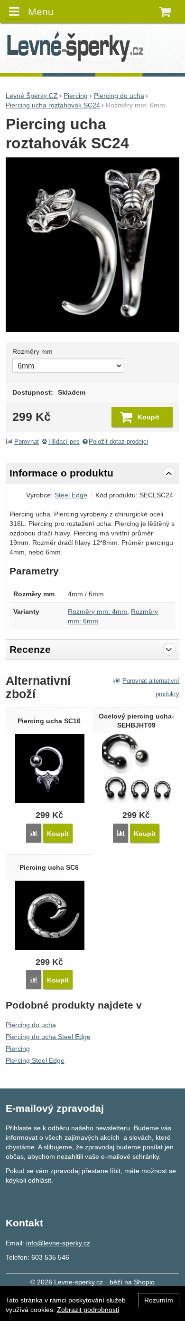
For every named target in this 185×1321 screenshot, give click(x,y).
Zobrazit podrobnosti (88, 1309)
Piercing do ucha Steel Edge (48, 1036)
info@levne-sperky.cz (58, 1243)
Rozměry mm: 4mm (97, 611)
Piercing (18, 1048)
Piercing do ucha (31, 1025)
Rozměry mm (32, 351)
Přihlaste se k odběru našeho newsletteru (68, 1128)
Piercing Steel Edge (35, 1060)
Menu (41, 11)
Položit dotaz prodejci (118, 441)
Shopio (144, 1282)
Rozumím (158, 1300)
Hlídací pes (64, 441)
